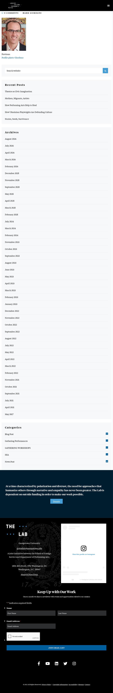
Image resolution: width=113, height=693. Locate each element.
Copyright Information (60, 684)
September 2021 (12, 393)
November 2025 (12, 180)
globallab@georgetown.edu (29, 548)
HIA (7, 454)
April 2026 (9, 152)
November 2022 (12, 317)
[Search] (105, 70)
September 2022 (12, 331)
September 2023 (12, 255)
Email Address (14, 621)
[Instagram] (74, 663)
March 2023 (10, 290)
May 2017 (9, 414)
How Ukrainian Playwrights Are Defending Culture (28, 112)
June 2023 (9, 269)
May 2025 (9, 193)
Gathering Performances (16, 440)
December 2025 (12, 173)
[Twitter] (65, 663)
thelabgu (77, 579)
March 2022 (10, 365)
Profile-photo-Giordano (12, 57)
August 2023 (10, 262)
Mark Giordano (32, 13)
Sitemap (81, 684)
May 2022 (9, 352)
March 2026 (10, 159)
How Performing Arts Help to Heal (21, 105)
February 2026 (11, 166)
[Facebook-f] (39, 663)
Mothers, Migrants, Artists (17, 98)
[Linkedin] (56, 663)
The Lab (68, 579)
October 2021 (11, 386)
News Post (9, 461)
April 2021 (9, 407)
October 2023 (11, 248)
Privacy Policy (46, 684)
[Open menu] (108, 5)
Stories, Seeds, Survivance (17, 118)
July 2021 (9, 400)
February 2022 (11, 372)
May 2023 (9, 276)
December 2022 (12, 310)
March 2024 (10, 228)
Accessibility (73, 684)
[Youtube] (48, 663)
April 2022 (9, 359)
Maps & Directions (29, 574)
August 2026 (10, 138)
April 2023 (9, 283)
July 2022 (9, 345)
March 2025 (10, 207)
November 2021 (12, 379)
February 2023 (11, 297)
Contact (87, 684)
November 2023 (12, 242)
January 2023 (11, 304)
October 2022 (11, 324)
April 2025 (9, 200)
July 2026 (9, 145)
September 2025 (12, 186)
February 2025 (11, 214)
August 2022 (10, 338)
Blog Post (9, 434)
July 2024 (9, 221)
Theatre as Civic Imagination (18, 91)
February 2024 (11, 235)
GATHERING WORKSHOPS (18, 447)
